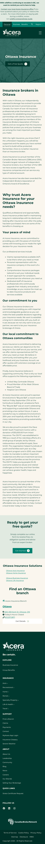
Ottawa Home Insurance (16, 573)
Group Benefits (9, 670)
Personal (7, 24)
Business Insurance (10, 665)
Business (16, 24)
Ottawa (7, 606)
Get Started (20, 551)
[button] (32, 24)
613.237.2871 (10, 617)
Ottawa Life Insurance (15, 580)
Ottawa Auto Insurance (15, 571)
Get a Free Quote (15, 64)
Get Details (20, 621)
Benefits (24, 24)
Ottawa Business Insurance (17, 578)
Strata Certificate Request (13, 793)
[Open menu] (40, 33)
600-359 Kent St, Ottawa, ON (17, 612)
